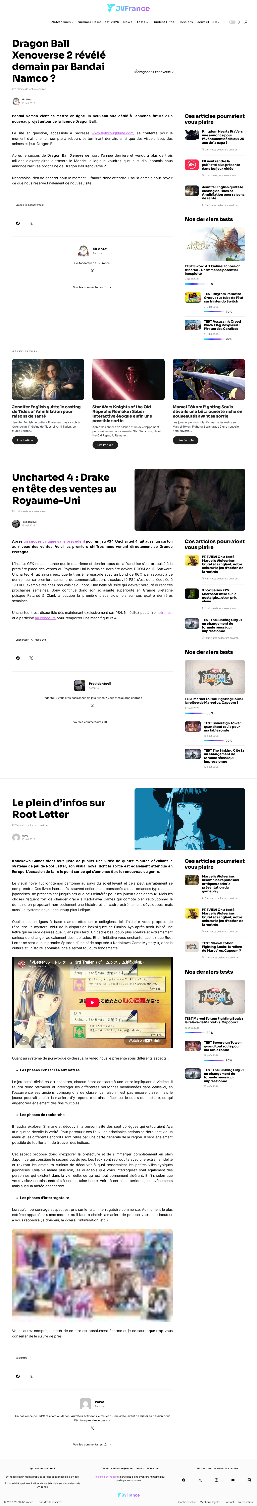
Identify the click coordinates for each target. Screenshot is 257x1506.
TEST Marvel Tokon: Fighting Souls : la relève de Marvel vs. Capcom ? (214, 701)
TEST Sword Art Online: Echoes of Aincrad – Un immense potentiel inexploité (212, 270)
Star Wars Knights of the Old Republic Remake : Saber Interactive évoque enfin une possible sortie (122, 414)
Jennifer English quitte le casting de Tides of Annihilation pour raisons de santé (223, 192)
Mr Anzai (27, 99)
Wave (25, 835)
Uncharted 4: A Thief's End (30, 639)
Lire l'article (25, 440)
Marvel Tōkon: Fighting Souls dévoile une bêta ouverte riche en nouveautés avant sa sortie (207, 412)
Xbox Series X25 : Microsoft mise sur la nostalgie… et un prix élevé (219, 595)
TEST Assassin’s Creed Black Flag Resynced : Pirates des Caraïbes (222, 325)
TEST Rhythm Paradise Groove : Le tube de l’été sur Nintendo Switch (223, 297)
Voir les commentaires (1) (90, 722)
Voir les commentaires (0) (90, 287)
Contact (229, 1502)
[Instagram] (216, 1480)
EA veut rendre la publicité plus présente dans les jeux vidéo (221, 165)
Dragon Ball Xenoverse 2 (29, 204)
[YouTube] (233, 1480)
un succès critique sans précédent (54, 541)
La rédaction (245, 1502)
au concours (45, 618)
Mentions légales (210, 1502)
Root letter (21, 1357)
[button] (234, 22)
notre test (165, 612)
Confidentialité (187, 1502)
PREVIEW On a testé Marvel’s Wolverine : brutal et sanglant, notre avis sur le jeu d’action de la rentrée (222, 564)
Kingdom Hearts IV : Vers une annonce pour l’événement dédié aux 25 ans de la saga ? (223, 137)
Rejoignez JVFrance (105, 1476)
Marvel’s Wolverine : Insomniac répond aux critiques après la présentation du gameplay (220, 884)
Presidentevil (29, 521)
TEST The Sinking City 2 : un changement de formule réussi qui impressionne (222, 625)
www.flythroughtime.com (112, 133)
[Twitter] (200, 1480)
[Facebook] (184, 1480)
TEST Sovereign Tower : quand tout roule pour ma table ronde (223, 726)
